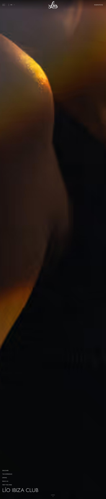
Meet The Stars (7, 484)
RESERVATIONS (98, 5)
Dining (4, 477)
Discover (5, 470)
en (11, 5)
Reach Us (5, 481)
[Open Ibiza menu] (3, 5)
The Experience (7, 474)
